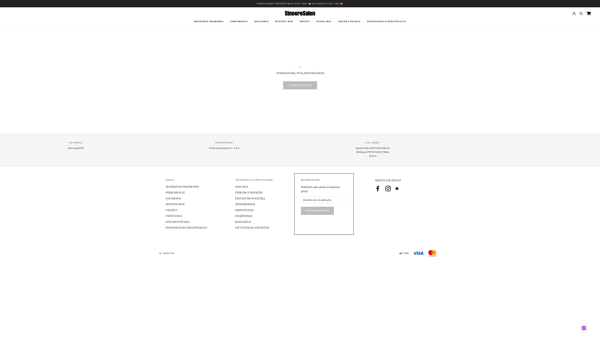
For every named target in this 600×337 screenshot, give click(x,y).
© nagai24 (167, 253)
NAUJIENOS (261, 21)
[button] (584, 329)
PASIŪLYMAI (323, 21)
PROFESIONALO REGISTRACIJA (386, 21)
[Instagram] (388, 188)
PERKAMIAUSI (239, 21)
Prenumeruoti (317, 210)
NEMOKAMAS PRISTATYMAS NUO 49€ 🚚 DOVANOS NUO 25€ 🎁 (300, 3)
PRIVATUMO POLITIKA (250, 198)
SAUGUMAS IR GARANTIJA (252, 227)
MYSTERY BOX (284, 21)
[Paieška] (581, 13)
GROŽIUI (305, 21)
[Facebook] (377, 188)
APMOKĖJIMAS (245, 204)
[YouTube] (397, 188)
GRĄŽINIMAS (243, 216)
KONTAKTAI (243, 222)
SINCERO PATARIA (349, 21)
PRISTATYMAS (244, 210)
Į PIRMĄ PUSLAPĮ (300, 85)
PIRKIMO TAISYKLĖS (249, 192)
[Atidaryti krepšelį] (588, 13)
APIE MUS (241, 187)
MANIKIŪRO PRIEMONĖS (209, 21)
